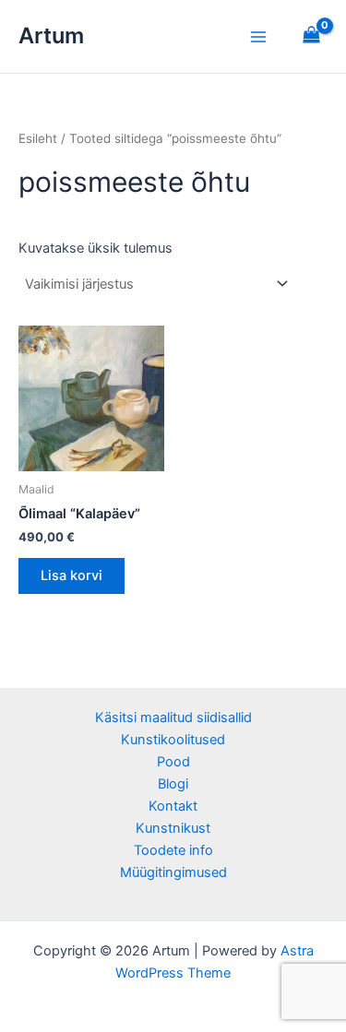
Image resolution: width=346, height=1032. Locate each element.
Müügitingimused (173, 872)
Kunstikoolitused (173, 739)
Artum (51, 35)
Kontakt (173, 806)
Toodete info (173, 850)
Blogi (173, 784)
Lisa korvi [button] (71, 575)
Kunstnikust (173, 828)
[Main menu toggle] (258, 36)
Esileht (37, 138)
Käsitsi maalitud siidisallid (173, 717)
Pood (173, 761)
